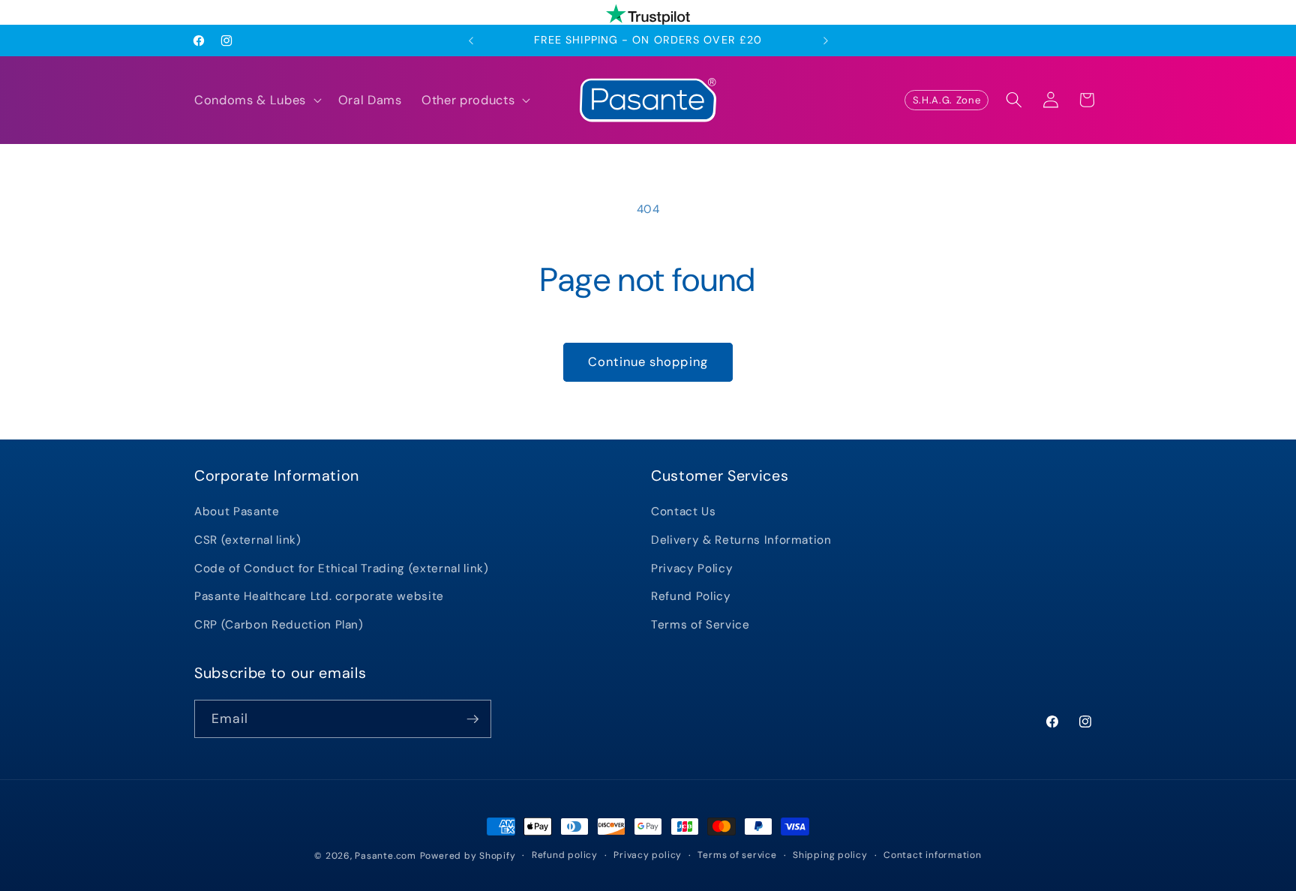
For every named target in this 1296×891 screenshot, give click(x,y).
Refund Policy (691, 596)
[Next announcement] (825, 40)
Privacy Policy (692, 568)
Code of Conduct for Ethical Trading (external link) (341, 568)
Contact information (933, 855)
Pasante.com (385, 856)
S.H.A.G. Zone (947, 100)
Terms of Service (700, 624)
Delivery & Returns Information (741, 540)
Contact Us (683, 511)
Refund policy (565, 855)
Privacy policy (648, 855)
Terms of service (737, 855)
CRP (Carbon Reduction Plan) (279, 624)
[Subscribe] (472, 719)
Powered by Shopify (468, 856)
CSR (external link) (248, 540)
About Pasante (237, 511)
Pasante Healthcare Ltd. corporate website (319, 596)
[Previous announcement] (471, 40)
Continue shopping (648, 362)
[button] (256, 100)
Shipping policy (830, 855)
